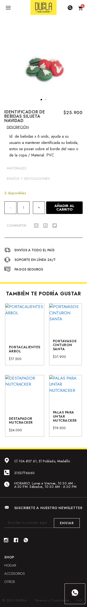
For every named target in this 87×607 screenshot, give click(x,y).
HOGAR (10, 565)
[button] (41, 99)
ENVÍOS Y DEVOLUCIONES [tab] (28, 178)
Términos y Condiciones (52, 600)
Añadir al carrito (64, 207)
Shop (9, 557)
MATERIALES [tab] (16, 168)
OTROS (9, 581)
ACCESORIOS (14, 573)
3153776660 (24, 473)
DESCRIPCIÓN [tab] (18, 127)
